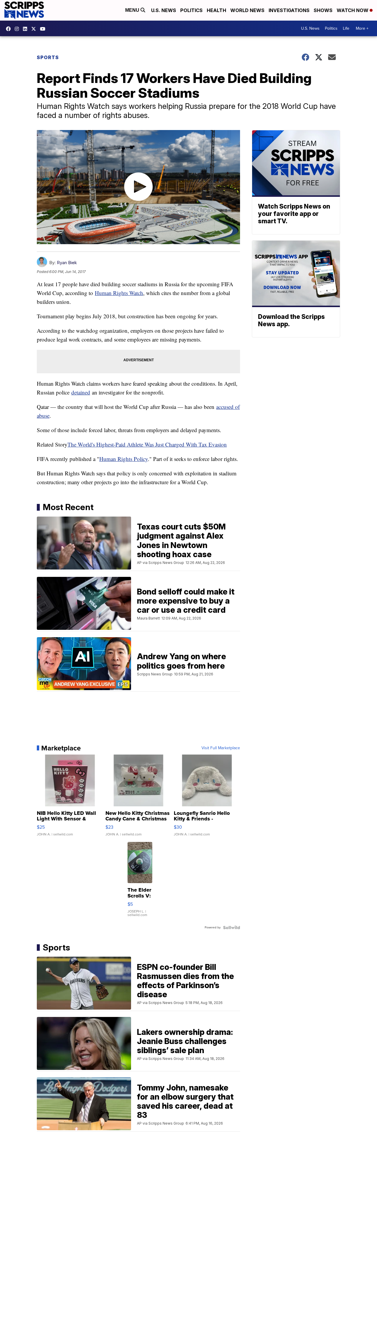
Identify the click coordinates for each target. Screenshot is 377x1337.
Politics (191, 10)
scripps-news (26, 28)
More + (362, 28)
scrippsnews (10, 28)
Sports (48, 57)
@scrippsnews (44, 28)
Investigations (289, 10)
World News (247, 10)
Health (216, 10)
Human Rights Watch (119, 293)
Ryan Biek (67, 262)
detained (80, 392)
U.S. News (163, 10)
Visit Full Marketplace (220, 748)
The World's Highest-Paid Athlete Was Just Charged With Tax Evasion (147, 444)
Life (346, 28)
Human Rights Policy (123, 458)
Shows (323, 10)
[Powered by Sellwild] (231, 927)
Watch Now (353, 10)
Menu (132, 10)
